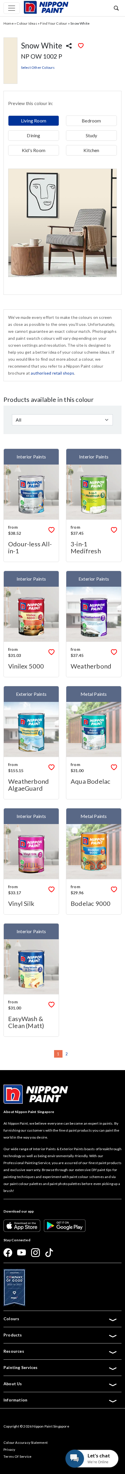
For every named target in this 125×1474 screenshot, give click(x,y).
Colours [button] (11, 1318)
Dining (33, 135)
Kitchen (91, 150)
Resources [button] (13, 1351)
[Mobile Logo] (46, 7)
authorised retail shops (52, 373)
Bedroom (91, 120)
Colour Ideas (27, 23)
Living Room (33, 120)
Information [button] (15, 1399)
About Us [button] (12, 1383)
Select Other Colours (38, 67)
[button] (116, 8)
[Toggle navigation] (11, 8)
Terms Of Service (17, 1456)
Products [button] (12, 1334)
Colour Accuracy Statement (25, 1442)
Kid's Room (33, 150)
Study (91, 135)
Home (8, 23)
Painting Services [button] (20, 1367)
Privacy (9, 1449)
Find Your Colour (53, 23)
